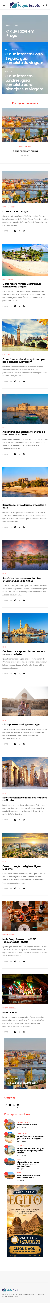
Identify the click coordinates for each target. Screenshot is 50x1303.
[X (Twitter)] (14, 1106)
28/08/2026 (21, 1127)
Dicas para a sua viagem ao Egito (21, 724)
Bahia (7, 50)
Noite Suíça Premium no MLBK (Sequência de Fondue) (19, 941)
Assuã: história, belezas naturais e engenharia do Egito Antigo (21, 579)
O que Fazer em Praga (20, 33)
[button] (47, 5)
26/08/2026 (21, 1155)
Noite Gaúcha (10, 1012)
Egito (4, 427)
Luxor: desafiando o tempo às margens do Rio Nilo (24, 799)
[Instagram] (6, 1106)
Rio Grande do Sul (9, 935)
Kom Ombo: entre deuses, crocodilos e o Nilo (24, 506)
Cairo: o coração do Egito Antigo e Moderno (21, 868)
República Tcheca (12, 26)
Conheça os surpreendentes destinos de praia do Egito (23, 653)
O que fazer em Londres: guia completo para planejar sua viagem (24, 82)
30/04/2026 (21, 1169)
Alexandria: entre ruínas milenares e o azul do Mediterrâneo (23, 433)
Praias (14, 50)
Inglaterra (9, 72)
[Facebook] (10, 1106)
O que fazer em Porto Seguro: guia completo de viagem (24, 58)
